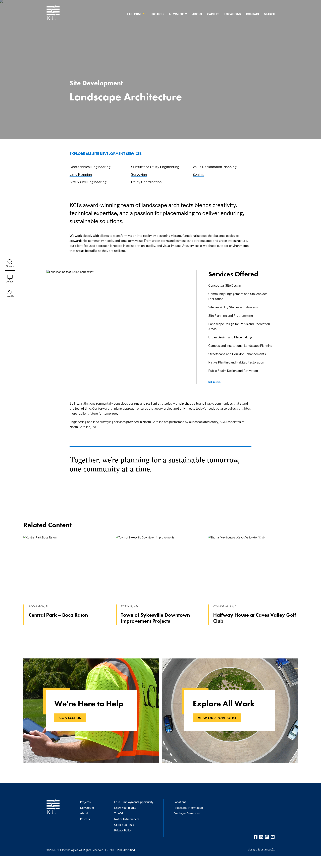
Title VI (118, 813)
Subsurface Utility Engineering (155, 167)
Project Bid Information (188, 807)
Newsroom (178, 14)
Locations (232, 14)
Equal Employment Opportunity (133, 802)
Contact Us (70, 717)
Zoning (198, 174)
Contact (252, 14)
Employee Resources (187, 813)
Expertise (134, 14)
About (197, 14)
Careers (213, 14)
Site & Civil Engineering (88, 182)
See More (214, 382)
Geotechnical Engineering (90, 167)
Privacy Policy (123, 830)
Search (269, 14)
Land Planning (81, 174)
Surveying (139, 174)
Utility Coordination (146, 182)
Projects (157, 14)
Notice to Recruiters (126, 819)
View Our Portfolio (217, 717)
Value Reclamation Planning (215, 167)
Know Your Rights (125, 807)
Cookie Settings (124, 824)
